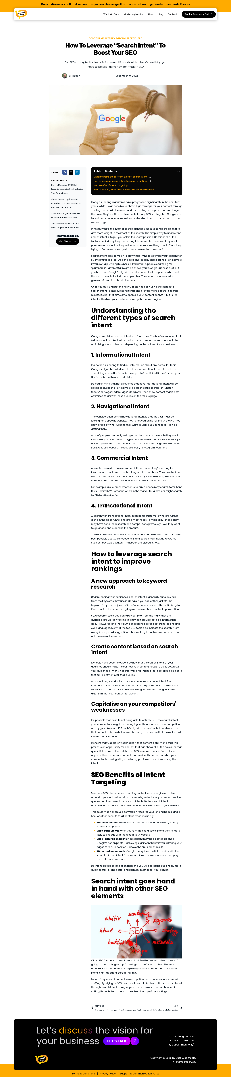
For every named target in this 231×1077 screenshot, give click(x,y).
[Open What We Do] (119, 14)
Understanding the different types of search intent (120, 176)
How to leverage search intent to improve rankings (120, 181)
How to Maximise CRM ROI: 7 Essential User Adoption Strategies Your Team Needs (67, 189)
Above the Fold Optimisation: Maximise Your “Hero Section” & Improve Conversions (66, 203)
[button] (64, 172)
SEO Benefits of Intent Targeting (111, 185)
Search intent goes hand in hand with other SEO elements (124, 189)
